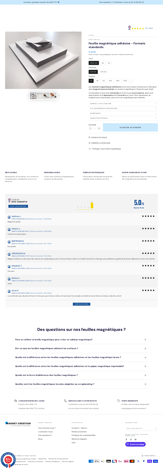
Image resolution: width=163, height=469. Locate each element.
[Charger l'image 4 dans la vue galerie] (53, 96)
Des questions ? (45, 435)
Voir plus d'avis (81, 304)
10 (92, 81)
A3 (110, 63)
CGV (74, 443)
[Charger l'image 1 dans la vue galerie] (33, 96)
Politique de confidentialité (83, 435)
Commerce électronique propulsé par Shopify (20, 459)
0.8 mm (104, 72)
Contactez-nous (45, 432)
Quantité (92, 125)
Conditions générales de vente (17, 464)
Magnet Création (94, 39)
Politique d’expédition (52, 461)
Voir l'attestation (18, 206)
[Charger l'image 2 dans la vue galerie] (40, 96)
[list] (81, 176)
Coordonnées (42, 459)
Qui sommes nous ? (47, 428)
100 (111, 81)
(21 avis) (149, 28)
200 (118, 81)
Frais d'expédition (105, 54)
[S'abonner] (157, 428)
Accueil (91, 35)
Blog (40, 439)
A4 (103, 63)
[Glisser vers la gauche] (27, 96)
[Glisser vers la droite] (59, 96)
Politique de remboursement (58, 459)
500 (126, 81)
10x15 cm (94, 63)
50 (104, 81)
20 (98, 81)
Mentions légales (79, 439)
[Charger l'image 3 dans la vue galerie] (47, 96)
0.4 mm (94, 72)
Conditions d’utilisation (35, 461)
